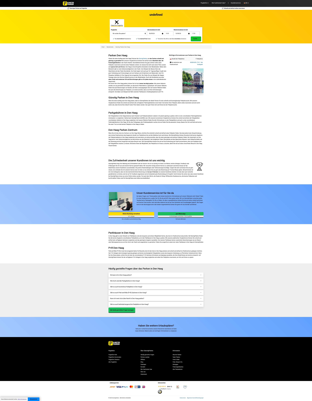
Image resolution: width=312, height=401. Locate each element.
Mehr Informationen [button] (22, 399)
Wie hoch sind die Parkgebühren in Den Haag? (125, 281)
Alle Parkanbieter (177, 369)
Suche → (196, 38)
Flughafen (114, 30)
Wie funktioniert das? (219, 3)
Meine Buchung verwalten (131, 214)
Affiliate (143, 359)
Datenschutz (183, 397)
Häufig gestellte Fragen (147, 354)
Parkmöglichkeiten (178, 367)
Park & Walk (176, 359)
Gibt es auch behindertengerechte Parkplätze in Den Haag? (129, 304)
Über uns (143, 372)
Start (103, 47)
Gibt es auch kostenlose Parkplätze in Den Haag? (126, 287)
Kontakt (143, 367)
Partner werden (145, 357)
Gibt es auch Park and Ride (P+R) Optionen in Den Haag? (128, 292)
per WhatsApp (180, 214)
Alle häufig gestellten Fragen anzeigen (122, 310)
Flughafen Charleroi (113, 359)
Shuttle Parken (177, 354)
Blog (142, 362)
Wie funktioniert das (146, 369)
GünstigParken (143, 58)
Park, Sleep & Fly (177, 362)
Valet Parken (176, 357)
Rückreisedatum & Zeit (181, 30)
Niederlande (110, 47)
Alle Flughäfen (112, 362)
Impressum (144, 374)
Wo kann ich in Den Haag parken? (121, 275)
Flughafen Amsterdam (114, 357)
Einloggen (175, 364)
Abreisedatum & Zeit (153, 30)
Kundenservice (236, 3)
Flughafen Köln (112, 354)
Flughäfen (204, 3)
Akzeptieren (33, 399)
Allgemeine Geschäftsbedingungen (195, 397)
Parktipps (143, 364)
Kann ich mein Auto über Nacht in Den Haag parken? (127, 298)
